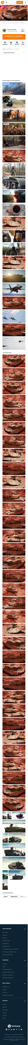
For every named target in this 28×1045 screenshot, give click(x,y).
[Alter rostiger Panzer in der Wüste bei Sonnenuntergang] (13, 276)
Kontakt (4, 1020)
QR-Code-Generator (7, 985)
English (4, 1035)
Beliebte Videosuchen (8, 1008)
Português (5, 1040)
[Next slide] (21, 925)
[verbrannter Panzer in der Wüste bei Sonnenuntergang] (13, 196)
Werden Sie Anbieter (7, 1026)
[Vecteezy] (2, 2)
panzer (5, 925)
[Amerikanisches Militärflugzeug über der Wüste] (13, 290)
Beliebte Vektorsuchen (8, 1003)
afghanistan (14, 925)
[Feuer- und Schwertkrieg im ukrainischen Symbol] (13, 116)
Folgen (22, 31)
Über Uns (4, 1023)
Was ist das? (16, 49)
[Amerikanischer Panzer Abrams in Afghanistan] (13, 156)
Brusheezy (5, 961)
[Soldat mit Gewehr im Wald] (13, 169)
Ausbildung (5, 972)
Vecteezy (4, 964)
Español (4, 1038)
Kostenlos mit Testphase (14, 36)
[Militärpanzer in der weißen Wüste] (4, 816)
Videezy (4, 966)
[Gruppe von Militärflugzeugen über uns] (13, 316)
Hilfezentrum (5, 1017)
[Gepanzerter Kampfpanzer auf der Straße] (13, 143)
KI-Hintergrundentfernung (9, 982)
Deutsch (4, 1043)
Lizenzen (4, 994)
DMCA (4, 997)
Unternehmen (6, 969)
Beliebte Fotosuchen (7, 1005)
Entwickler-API (6, 975)
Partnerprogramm (7, 1000)
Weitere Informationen (9, 53)
